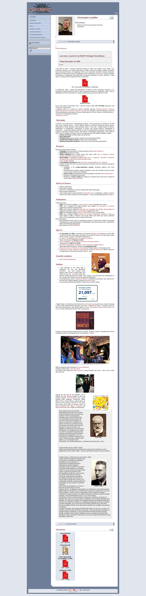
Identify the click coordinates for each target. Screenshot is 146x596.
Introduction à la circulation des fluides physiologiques (95, 209)
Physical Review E (62, 110)
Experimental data (35, 23)
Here (60, 65)
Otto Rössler (89, 193)
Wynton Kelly (90, 280)
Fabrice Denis (77, 178)
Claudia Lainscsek (77, 156)
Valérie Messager (106, 173)
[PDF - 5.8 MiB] (85, 86)
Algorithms (33, 20)
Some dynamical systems (37, 37)
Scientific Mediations (36, 34)
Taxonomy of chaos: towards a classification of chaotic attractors (81, 249)
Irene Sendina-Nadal (66, 161)
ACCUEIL (31, 14)
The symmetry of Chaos (104, 206)
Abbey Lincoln (77, 370)
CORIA (97, 73)
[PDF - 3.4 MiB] (85, 102)
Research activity (35, 29)
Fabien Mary (102, 307)
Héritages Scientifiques (98, 233)
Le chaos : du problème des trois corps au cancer (76, 238)
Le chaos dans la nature (85, 204)
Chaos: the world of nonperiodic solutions (93, 214)
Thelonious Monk (80, 279)
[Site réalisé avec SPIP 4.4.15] (75, 590)
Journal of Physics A (75, 110)
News (31, 26)
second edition (82, 211)
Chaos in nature (82, 212)
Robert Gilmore (98, 151)
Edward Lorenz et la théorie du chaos (71, 248)
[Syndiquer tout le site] (70, 590)
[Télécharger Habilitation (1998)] (65, 578)
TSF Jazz (76, 369)
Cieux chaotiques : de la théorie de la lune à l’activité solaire (79, 241)
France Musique (83, 367)
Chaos (86, 110)
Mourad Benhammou (88, 304)
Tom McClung (71, 398)
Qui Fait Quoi (35, 42)
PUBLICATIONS (74, 225)
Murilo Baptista (82, 159)
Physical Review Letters (104, 109)
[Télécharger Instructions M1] (65, 541)
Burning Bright (66, 396)
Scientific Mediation (68, 259)
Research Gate (71, 524)
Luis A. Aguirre (102, 154)
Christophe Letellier (73, 41)
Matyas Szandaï (75, 406)
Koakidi (74, 274)
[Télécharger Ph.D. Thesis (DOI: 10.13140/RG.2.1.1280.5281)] (65, 566)
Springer (110, 194)
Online (91, 333)
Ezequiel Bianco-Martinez (68, 159)
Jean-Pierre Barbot (106, 157)
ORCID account (62, 115)
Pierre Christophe (91, 307)
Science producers (35, 32)
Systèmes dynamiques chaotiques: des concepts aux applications (81, 245)
